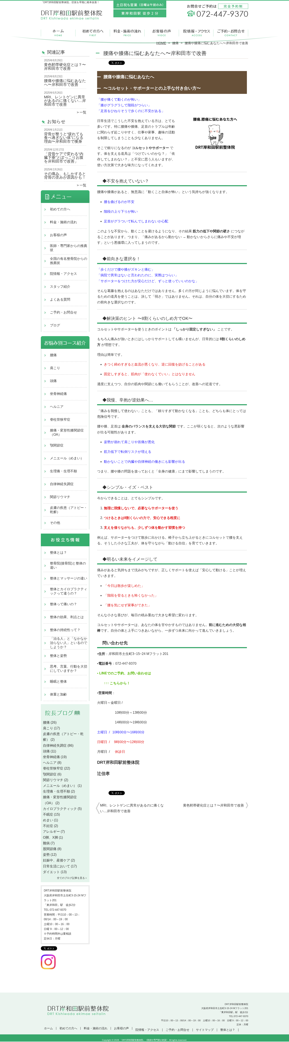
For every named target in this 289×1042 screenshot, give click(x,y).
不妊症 (48, 826)
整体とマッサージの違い (68, 578)
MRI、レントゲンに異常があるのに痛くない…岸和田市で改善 (65, 101)
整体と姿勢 (58, 655)
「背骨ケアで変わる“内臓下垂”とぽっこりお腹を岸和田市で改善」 (63, 157)
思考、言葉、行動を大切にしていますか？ (68, 668)
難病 (46, 843)
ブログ (55, 325)
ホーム (58, 33)
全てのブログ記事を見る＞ (72, 877)
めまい (48, 820)
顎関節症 (56, 445)
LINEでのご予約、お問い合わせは (124, 673)
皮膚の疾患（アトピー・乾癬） (68, 510)
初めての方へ (93, 33)
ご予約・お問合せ (230, 33)
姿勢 (46, 854)
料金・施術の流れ (127, 33)
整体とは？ (58, 552)
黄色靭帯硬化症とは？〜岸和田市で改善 (65, 67)
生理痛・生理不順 (63, 471)
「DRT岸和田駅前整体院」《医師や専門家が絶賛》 (144, 1040)
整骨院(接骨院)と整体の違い (68, 565)
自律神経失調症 (62, 484)
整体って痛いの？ (63, 604)
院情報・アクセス (196, 33)
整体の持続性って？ (65, 630)
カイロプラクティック (60, 809)
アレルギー (51, 831)
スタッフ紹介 (60, 286)
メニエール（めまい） (67, 458)
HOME (161, 43)
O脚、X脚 (50, 837)
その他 (55, 522)
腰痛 (175, 43)
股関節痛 (49, 849)
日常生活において (56, 866)
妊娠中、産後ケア (56, 860)
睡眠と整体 (58, 681)
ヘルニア (56, 406)
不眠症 (48, 814)
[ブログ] (65, 717)
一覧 (83, 112)
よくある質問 (60, 299)
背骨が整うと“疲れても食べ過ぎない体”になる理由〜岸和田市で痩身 (63, 138)
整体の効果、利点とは (67, 617)
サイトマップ (205, 1029)
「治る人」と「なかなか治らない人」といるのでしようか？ (68, 643)
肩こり (55, 368)
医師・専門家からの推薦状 (68, 248)
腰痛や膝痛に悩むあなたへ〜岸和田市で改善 (65, 83)
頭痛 (53, 381)
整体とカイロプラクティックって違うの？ (68, 591)
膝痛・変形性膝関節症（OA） (67, 432)
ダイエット (51, 872)
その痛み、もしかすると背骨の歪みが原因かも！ (65, 176)
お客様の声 (161, 33)
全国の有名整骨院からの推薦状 (68, 261)
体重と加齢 (58, 694)
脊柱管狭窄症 (60, 419)
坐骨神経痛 (58, 394)
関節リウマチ (60, 497)
